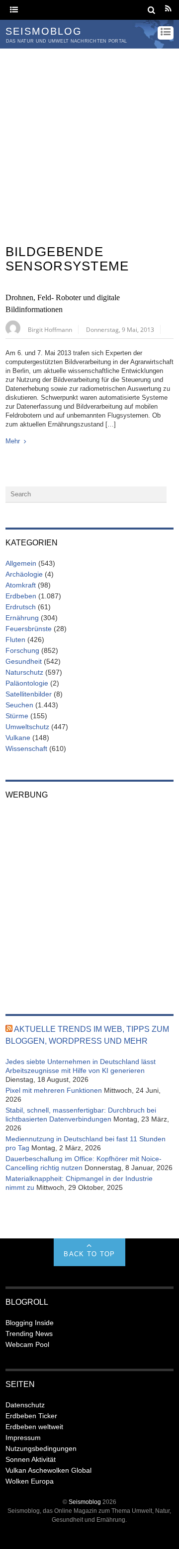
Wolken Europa (29, 1481)
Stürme (16, 716)
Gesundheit (23, 661)
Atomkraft (20, 585)
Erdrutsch (20, 607)
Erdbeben (20, 596)
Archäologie (24, 574)
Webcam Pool (27, 1344)
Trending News (29, 1333)
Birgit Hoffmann (50, 329)
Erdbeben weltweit (34, 1427)
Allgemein (20, 563)
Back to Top (89, 1254)
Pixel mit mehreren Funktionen (53, 1090)
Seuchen (19, 705)
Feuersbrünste (28, 629)
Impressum (23, 1438)
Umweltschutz (27, 727)
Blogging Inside (29, 1323)
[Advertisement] (89, 142)
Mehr (12, 441)
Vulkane (17, 738)
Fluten (15, 639)
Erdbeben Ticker (31, 1416)
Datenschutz (25, 1405)
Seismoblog (85, 1501)
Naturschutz (24, 672)
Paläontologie (26, 683)
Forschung (22, 650)
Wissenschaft (26, 748)
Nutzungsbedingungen (41, 1448)
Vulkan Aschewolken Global (48, 1470)
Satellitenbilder (28, 694)
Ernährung (22, 618)
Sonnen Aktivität (30, 1459)
